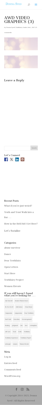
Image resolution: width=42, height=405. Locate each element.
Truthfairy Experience (11, 338)
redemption (33, 325)
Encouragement (27, 319)
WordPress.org (12, 375)
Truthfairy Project (14, 279)
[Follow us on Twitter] (11, 159)
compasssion (18, 313)
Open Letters (11, 266)
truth (19, 331)
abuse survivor (12, 247)
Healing (7, 325)
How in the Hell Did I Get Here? (21, 223)
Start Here (9, 273)
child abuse (19, 307)
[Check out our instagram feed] (22, 159)
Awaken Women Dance (21, 301)
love (26, 325)
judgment (15, 325)
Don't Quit (8, 319)
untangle (8, 344)
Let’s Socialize (12, 230)
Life (21, 325)
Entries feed (10, 363)
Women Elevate (12, 286)
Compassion (8, 313)
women (15, 344)
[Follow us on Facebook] (6, 159)
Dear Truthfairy (12, 260)
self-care (7, 331)
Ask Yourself (8, 301)
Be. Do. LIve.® (9, 307)
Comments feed (12, 369)
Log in (7, 356)
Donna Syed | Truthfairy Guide (16, 27)
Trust (14, 331)
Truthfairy (27, 331)
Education (17, 319)
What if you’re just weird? (18, 205)
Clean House (28, 307)
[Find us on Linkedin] (17, 159)
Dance (7, 254)
